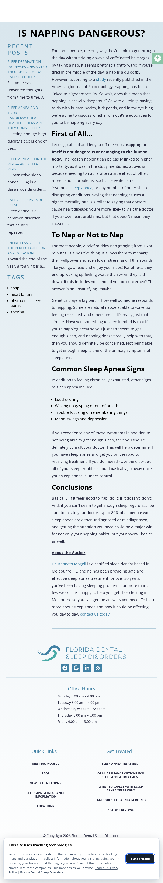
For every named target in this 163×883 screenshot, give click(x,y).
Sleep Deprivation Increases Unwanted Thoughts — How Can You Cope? (27, 69)
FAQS (45, 773)
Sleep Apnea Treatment (121, 763)
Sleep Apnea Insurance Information (46, 794)
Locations (45, 806)
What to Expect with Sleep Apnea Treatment (121, 788)
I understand (140, 859)
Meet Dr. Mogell (45, 763)
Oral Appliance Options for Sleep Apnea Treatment (120, 775)
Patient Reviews (121, 810)
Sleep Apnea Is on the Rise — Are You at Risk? (27, 164)
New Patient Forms (45, 783)
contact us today (95, 614)
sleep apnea (81, 187)
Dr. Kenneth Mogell (69, 563)
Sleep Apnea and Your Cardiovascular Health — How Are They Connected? (25, 117)
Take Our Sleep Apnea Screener (120, 800)
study (101, 79)
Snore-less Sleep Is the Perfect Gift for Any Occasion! (26, 248)
